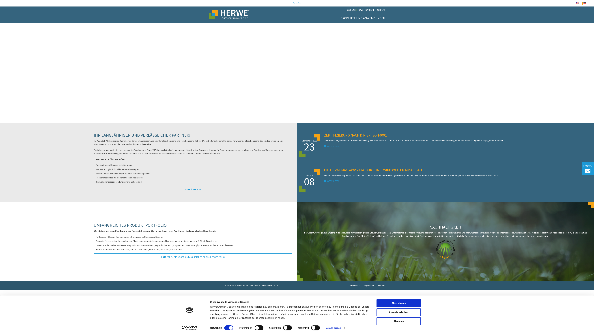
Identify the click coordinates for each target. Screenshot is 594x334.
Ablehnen (399, 321)
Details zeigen (333, 328)
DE (588, 3)
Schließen (297, 3)
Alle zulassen (399, 303)
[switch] (259, 327)
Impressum (369, 285)
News (360, 10)
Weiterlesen (333, 146)
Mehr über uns (193, 189)
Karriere (370, 10)
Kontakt (381, 10)
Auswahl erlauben (398, 312)
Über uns (351, 10)
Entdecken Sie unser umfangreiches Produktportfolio (193, 257)
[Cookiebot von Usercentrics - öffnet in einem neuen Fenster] (189, 328)
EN (580, 3)
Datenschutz (354, 285)
